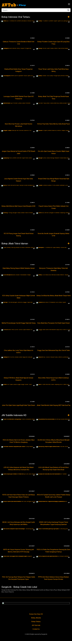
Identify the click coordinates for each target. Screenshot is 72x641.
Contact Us (36, 629)
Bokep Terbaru (36, 621)
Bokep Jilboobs (36, 618)
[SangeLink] (14, 5)
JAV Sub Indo (36, 625)
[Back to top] (68, 637)
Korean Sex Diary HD (36, 614)
